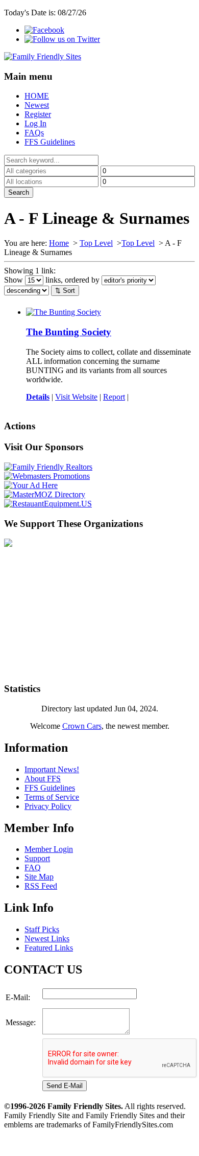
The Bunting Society (68, 332)
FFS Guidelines (49, 141)
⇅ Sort (65, 290)
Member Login (48, 849)
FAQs (34, 132)
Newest (36, 105)
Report (114, 396)
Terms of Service (51, 797)
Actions (19, 426)
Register (37, 114)
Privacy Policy (47, 806)
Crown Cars (82, 726)
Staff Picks (41, 929)
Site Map (39, 876)
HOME (36, 95)
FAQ (32, 867)
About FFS (42, 778)
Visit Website (76, 396)
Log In (35, 123)
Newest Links (46, 938)
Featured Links (48, 947)
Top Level (96, 243)
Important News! (51, 769)
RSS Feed (40, 886)
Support (37, 858)
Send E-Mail (64, 1086)
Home (59, 243)
